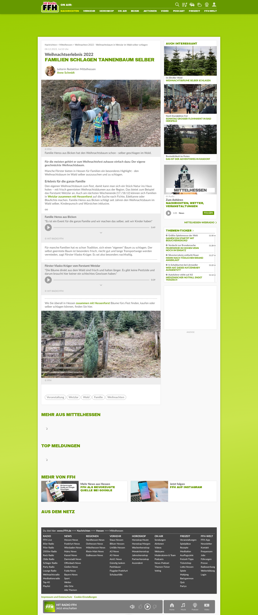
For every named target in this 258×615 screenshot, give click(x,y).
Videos (158, 548)
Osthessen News (94, 544)
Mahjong (184, 575)
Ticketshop (185, 563)
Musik (135, 11)
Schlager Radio (50, 563)
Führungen (206, 559)
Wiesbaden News (73, 548)
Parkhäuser (115, 567)
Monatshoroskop (140, 552)
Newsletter (206, 544)
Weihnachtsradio (51, 575)
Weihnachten (115, 397)
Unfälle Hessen (117, 548)
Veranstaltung (55, 397)
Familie (98, 397)
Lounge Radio (49, 571)
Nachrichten (70, 11)
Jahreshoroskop (140, 555)
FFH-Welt (210, 11)
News (68, 536)
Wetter (199, 3)
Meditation (185, 552)
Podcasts (159, 559)
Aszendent (137, 563)
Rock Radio (48, 555)
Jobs (203, 555)
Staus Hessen (116, 540)
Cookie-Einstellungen (85, 597)
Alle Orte (68, 586)
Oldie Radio (48, 559)
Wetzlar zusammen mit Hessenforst (70, 196)
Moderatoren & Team (165, 555)
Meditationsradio (51, 578)
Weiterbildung (208, 571)
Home (171, 610)
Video (165, 11)
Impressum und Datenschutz (56, 597)
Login (203, 575)
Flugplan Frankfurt (119, 571)
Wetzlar (73, 397)
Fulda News (70, 571)
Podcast (179, 11)
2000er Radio (50, 552)
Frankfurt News (72, 544)
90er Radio (48, 548)
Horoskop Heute (140, 540)
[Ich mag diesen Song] (141, 607)
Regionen (92, 536)
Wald (86, 397)
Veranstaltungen (188, 540)
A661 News (116, 559)
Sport (67, 578)
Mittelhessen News (95, 548)
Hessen (100, 531)
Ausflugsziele (186, 555)
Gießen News (71, 567)
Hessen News (71, 540)
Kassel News (70, 555)
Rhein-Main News (95, 552)
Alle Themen (70, 590)
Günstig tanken (117, 563)
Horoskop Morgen (141, 544)
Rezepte (184, 548)
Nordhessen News (95, 540)
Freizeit (194, 11)
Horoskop (107, 11)
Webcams (159, 552)
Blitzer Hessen (117, 544)
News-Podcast (162, 563)
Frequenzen (206, 552)
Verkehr (89, 11)
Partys (183, 586)
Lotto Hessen (186, 567)
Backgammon (186, 578)
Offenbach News (72, 563)
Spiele (183, 571)
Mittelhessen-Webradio (199, 223)
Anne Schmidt (66, 72)
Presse (204, 563)
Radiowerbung (208, 567)
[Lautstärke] (132, 607)
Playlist (184, 3)
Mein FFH (214, 3)
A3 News (114, 552)
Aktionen (150, 11)
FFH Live (47, 540)
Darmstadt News (72, 559)
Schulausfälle (116, 575)
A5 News (114, 555)
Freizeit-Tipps (187, 559)
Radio (47, 536)
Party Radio (48, 567)
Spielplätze (185, 544)
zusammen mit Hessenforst (93, 303)
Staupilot (192, 3)
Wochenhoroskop (140, 548)
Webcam (206, 3)
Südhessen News (94, 555)
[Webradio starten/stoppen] (147, 607)
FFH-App (205, 540)
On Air (122, 11)
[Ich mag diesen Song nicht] (154, 607)
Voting (158, 571)
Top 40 (46, 582)
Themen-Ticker (178, 230)
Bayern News (71, 575)
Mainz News (70, 552)
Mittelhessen (65, 45)
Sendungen (160, 540)
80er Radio (48, 544)
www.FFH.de (64, 531)
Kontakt (205, 548)
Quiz (182, 582)
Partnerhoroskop (140, 559)
